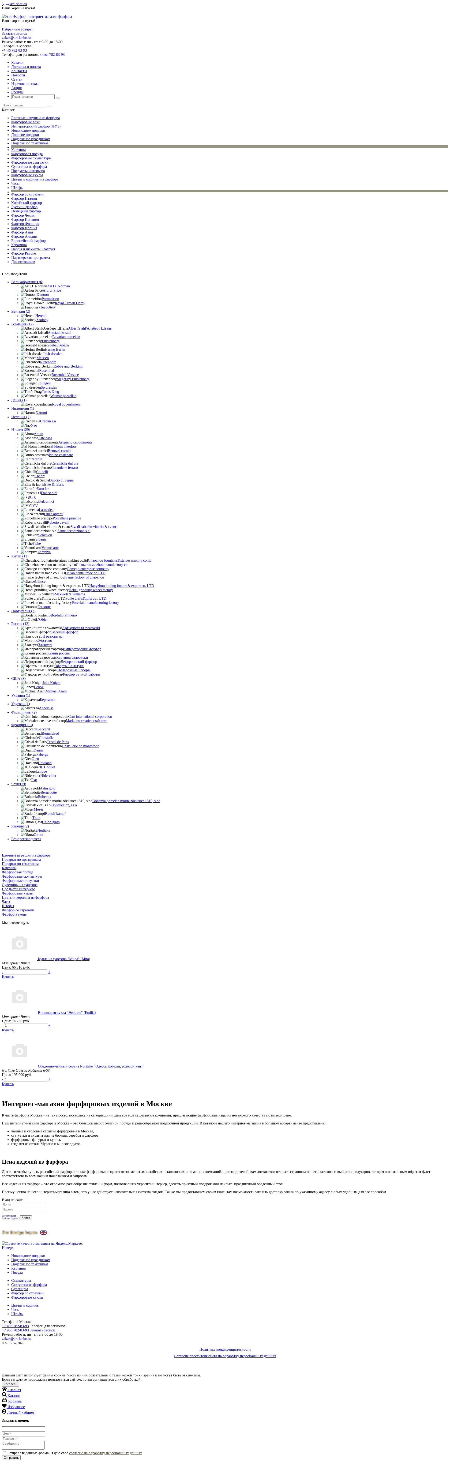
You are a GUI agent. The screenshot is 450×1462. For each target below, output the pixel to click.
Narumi (41, 413)
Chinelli (42, 472)
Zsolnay (42, 320)
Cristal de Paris (58, 742)
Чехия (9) (18, 784)
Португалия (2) (23, 611)
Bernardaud (50, 733)
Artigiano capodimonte (75, 442)
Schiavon (45, 535)
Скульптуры (21, 1280)
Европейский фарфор (28, 241)
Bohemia (44, 797)
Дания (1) (18, 400)
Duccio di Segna (61, 480)
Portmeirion (50, 299)
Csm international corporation (90, 716)
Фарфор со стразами (27, 194)
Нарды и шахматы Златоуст (33, 249)
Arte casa (45, 438)
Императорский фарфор (82, 649)
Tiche (37, 543)
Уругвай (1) (20, 704)
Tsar (34, 780)
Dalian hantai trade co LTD (85, 573)
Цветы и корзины (25, 1305)
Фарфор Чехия (22, 215)
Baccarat (43, 729)
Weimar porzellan (63, 396)
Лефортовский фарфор (79, 662)
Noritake (43, 830)
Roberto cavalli (58, 522)
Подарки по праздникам (30, 139)
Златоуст (45, 645)
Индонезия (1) (22, 408)
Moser (38, 809)
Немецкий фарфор (26, 211)
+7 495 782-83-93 (15, 1326)
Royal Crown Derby (70, 303)
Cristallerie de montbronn (80, 746)
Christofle (46, 738)
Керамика (19, 245)
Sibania (40, 539)
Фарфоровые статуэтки (30, 162)
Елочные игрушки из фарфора (35, 118)
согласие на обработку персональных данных (105, 1453)
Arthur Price (52, 290)
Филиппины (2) (24, 712)
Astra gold (47, 788)
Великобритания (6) (27, 282)
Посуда (17, 1272)
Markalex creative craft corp (86, 721)
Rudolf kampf (55, 814)
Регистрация (9, 1215)
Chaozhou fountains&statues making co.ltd (119, 560)
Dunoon (43, 295)
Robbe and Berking (67, 366)
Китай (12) (19, 556)
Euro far (43, 489)
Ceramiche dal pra (64, 463)
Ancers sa (46, 708)
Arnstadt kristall (59, 332)
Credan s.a (48, 421)
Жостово (45, 641)
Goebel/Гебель (58, 345)
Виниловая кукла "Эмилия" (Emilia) (67, 1013)
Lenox (39, 687)
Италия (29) (20, 430)
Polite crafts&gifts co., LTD (85, 598)
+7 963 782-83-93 (15, 1330)
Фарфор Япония (24, 228)
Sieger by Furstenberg (73, 379)
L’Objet (41, 619)
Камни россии (58, 653)
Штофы (17, 188)
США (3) (18, 678)
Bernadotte (49, 792)
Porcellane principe (67, 518)
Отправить (11, 1457)
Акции (16, 88)
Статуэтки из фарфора (29, 1285)
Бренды (17, 92)
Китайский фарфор (26, 203)
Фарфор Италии (24, 198)
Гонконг (44, 607)
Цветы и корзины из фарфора (34, 179)
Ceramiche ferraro (64, 468)
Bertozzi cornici (59, 451)
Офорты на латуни (69, 666)
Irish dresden (52, 354)
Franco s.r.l (49, 493)
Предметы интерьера (28, 171)
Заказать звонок (14, 4)
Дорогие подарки (25, 135)
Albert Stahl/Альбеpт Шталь (90, 328)
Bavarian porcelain (66, 337)
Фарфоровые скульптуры (31, 158)
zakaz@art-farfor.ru (16, 38)
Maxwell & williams (70, 594)
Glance (40, 581)
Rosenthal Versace (65, 375)
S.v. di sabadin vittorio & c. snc (94, 527)
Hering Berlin (55, 349)
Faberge (42, 754)
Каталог (17, 62)
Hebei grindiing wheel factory (91, 590)
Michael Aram (56, 691)
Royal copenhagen (66, 404)
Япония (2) (20, 826)
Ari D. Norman (58, 286)
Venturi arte (50, 548)
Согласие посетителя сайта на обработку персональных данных (225, 1356)
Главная (14, 1390)
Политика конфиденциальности (225, 1349)
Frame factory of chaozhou (84, 577)
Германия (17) (22, 324)
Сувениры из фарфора (29, 167)
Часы (15, 183)
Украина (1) (20, 695)
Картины (18, 150)
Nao (34, 425)
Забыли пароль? (11, 1218)
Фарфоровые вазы (25, 122)
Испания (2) (20, 417)
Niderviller (48, 776)
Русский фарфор (24, 207)
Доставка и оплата (26, 67)
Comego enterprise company (88, 569)
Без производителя (26, 839)
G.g (33, 497)
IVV (34, 505)
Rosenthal (46, 370)
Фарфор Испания (25, 220)
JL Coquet (47, 767)
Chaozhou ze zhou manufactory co (102, 565)
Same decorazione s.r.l (73, 531)
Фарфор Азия (22, 232)
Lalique (41, 771)
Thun (36, 818)
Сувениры (19, 1289)
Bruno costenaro (61, 455)
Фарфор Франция (25, 224)
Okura (38, 835)
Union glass (51, 822)
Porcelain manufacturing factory (95, 603)
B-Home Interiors (63, 446)
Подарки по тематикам (29, 143)
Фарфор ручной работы (81, 674)
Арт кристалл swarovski (81, 628)
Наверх (8, 1248)
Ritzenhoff (48, 362)
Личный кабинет (20, 1412)
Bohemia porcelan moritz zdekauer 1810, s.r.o (126, 801)
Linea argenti (53, 514)
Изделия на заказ (24, 84)
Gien (35, 759)
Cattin (37, 459)
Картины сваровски (72, 657)
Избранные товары (17, 29)
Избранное (16, 1407)
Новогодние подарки (28, 130)
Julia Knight (51, 683)
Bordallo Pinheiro (64, 615)
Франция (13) (22, 725)
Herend (40, 316)
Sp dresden (49, 387)
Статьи (16, 79)
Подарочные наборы (73, 670)
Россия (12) (20, 624)
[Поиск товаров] (58, 97)
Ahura (38, 434)
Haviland (45, 763)
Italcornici (46, 501)
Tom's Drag (50, 392)
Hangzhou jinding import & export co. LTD (121, 586)
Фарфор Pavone (23, 253)
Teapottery (48, 307)
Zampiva (44, 552)
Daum (38, 750)
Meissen (43, 358)
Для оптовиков (23, 262)
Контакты (19, 71)
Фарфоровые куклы (27, 175)
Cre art (39, 476)
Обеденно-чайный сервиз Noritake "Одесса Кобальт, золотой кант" (91, 1066)
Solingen (44, 383)
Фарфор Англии (24, 236)
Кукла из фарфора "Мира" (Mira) (64, 959)
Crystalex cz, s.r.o (64, 805)
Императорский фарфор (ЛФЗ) (35, 126)
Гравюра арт (54, 636)
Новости (18, 75)
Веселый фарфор (64, 632)
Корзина (15, 1401)
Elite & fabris (54, 484)
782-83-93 (14, 50)
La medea (46, 510)
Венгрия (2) (20, 311)
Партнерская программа (30, 257)
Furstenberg (51, 341)
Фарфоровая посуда (27, 154)
